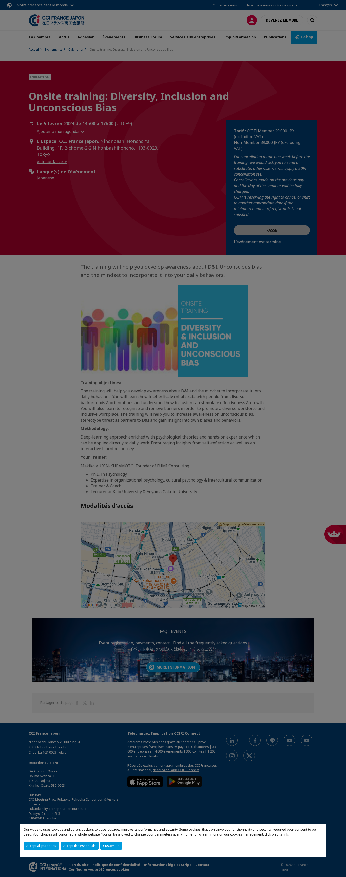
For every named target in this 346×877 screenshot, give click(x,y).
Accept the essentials (79, 845)
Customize (111, 845)
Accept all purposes (41, 845)
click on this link (276, 834)
